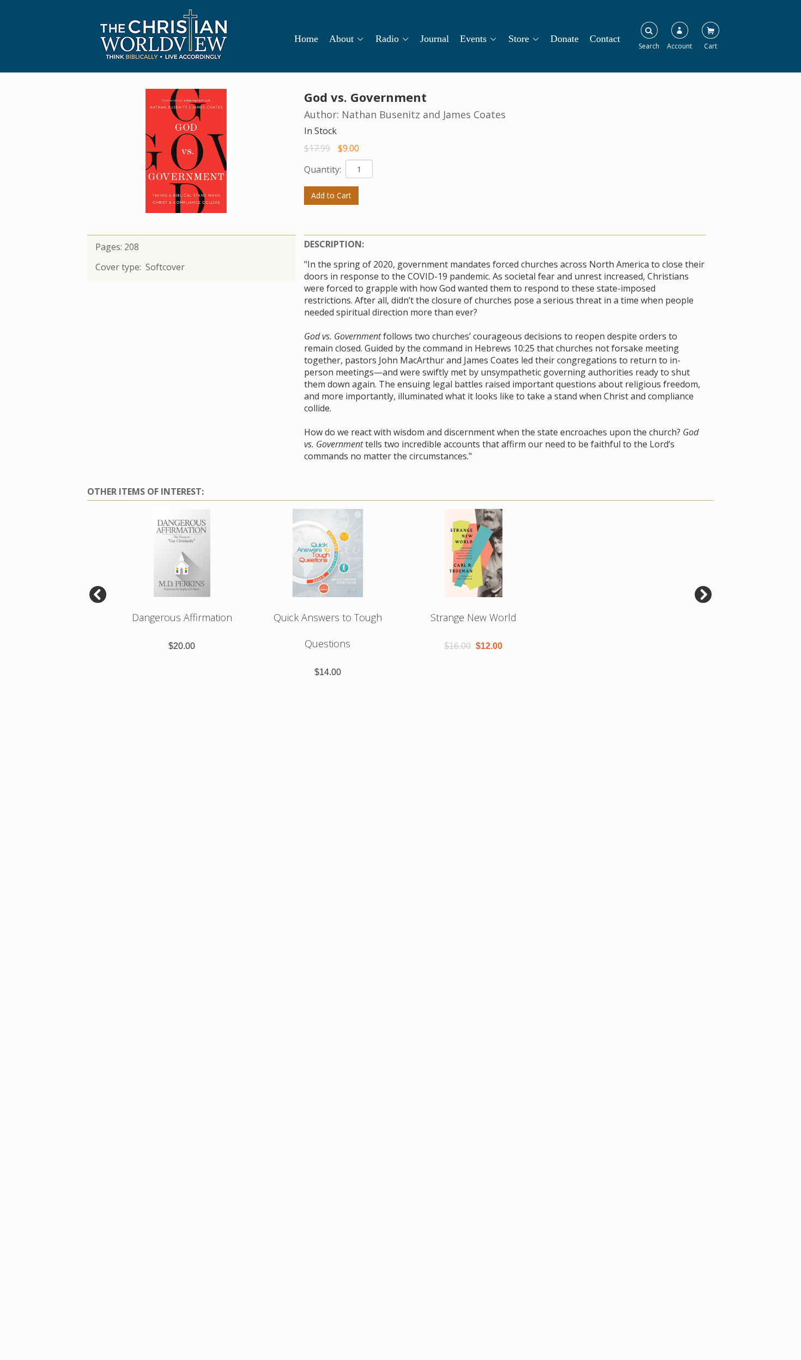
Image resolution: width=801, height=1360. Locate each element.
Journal (434, 38)
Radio (387, 38)
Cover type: (119, 267)
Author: (323, 114)
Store (518, 38)
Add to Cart (331, 195)
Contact (605, 38)
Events (473, 38)
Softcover (165, 267)
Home (306, 38)
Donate (564, 38)
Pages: (109, 247)
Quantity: (323, 169)
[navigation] (462, 33)
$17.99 (317, 148)
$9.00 (348, 148)
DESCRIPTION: (334, 244)
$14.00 (327, 672)
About (341, 38)
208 (131, 247)
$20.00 (181, 646)
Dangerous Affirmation (182, 617)
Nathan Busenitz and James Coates (424, 114)
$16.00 (457, 646)
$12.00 (489, 646)
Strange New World (473, 617)
